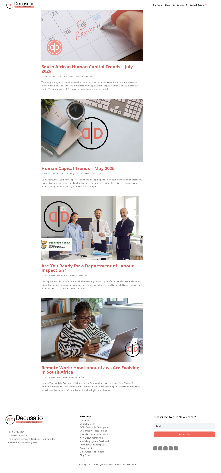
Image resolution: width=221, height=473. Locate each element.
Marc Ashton (49, 76)
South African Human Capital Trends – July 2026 (87, 69)
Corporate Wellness (83, 173)
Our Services (178, 5)
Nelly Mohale (49, 275)
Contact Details (197, 5)
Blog (72, 173)
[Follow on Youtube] (176, 448)
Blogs (167, 5)
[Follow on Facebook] (155, 448)
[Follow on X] (160, 448)
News (71, 76)
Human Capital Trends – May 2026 (77, 168)
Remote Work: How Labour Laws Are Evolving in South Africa (90, 370)
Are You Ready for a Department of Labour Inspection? (87, 268)
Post (100, 173)
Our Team (157, 5)
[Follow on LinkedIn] (171, 448)
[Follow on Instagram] (165, 448)
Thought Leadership (83, 76)
